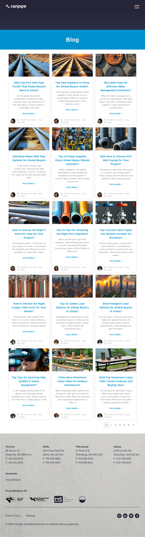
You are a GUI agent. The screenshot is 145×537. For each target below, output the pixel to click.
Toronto (10, 447)
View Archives (13, 480)
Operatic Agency (58, 524)
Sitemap (30, 515)
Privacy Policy (13, 515)
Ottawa (117, 447)
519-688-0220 (85, 458)
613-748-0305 (123, 458)
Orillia (46, 447)
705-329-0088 (53, 458)
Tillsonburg (82, 447)
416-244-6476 (15, 458)
